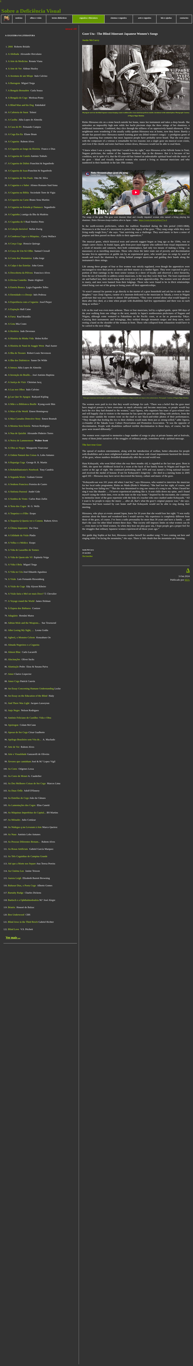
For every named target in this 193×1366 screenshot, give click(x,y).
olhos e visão (36, 18)
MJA (187, 579)
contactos (184, 18)
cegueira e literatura (88, 18)
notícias (18, 18)
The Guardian (87, 556)
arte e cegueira (144, 18)
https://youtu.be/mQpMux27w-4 (153, 220)
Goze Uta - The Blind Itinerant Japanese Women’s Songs (120, 33)
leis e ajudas (166, 18)
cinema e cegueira (119, 18)
